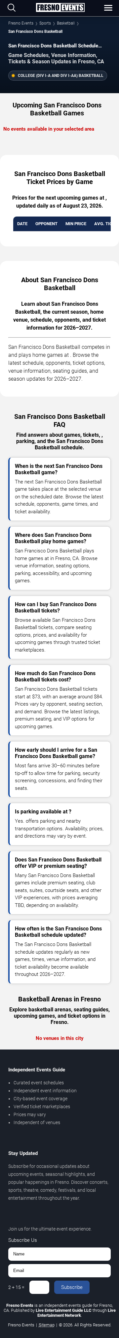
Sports (45, 23)
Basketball (66, 23)
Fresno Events (20, 23)
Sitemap (47, 1324)
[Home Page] (60, 8)
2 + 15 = (16, 1287)
